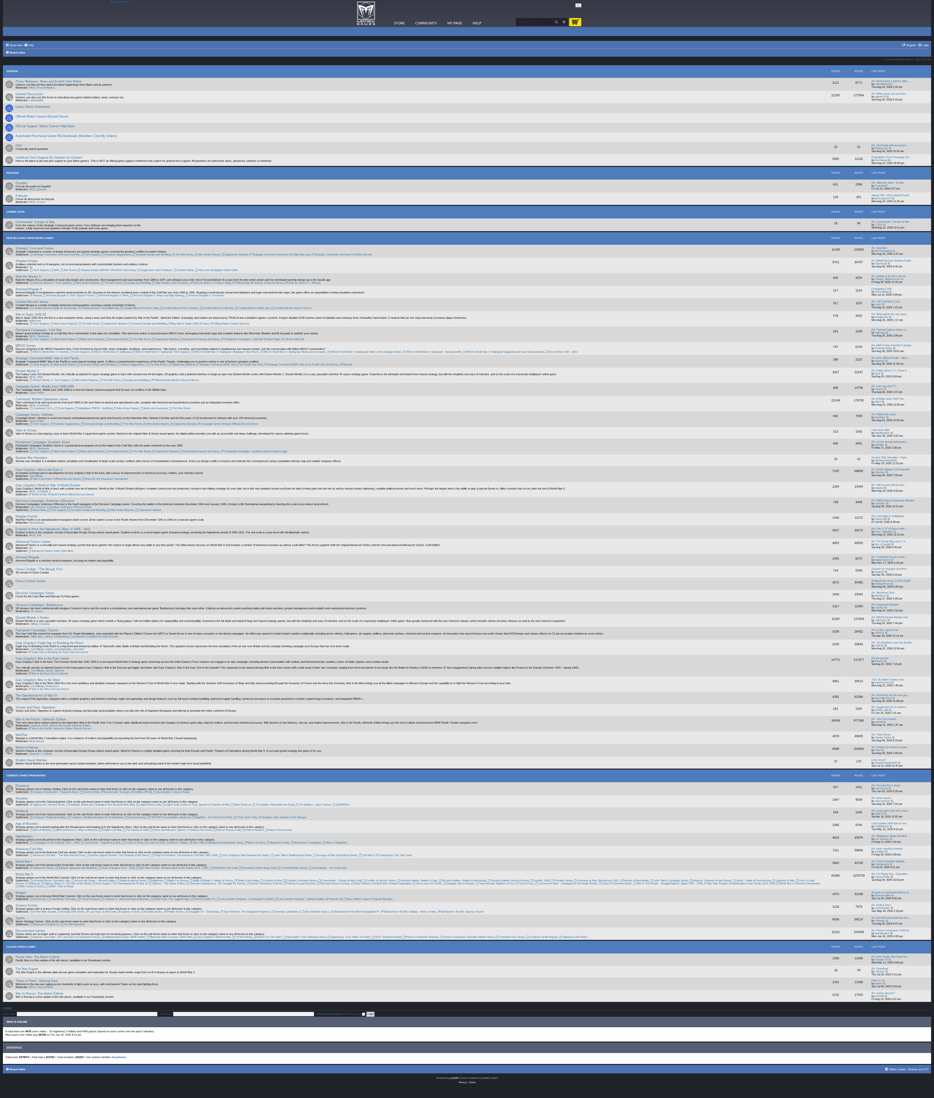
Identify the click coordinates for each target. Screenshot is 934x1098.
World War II (24, 874)
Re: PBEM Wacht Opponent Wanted (892, 500)
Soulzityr (880, 417)
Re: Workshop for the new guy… (890, 695)
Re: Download (879, 968)
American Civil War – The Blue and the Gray (59, 855)
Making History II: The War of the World (67, 883)
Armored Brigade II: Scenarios (206, 295)
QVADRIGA (342, 804)
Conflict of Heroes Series (381, 880)
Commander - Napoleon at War (102, 842)
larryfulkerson (883, 698)
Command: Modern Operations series (42, 399)
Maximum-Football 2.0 (46, 924)
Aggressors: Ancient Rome (49, 804)
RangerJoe (881, 317)
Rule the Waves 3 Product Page (212, 282)
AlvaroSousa (36, 522)
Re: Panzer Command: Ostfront (890, 930)
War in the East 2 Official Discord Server (57, 478)
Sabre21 (59, 670)
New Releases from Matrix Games (30, 238)
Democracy (40, 899)
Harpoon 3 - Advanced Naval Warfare (127, 899)
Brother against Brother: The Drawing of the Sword (119, 855)
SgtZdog (880, 332)
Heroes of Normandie (636, 880)
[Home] (366, 13)
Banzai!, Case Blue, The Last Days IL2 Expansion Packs (66, 936)
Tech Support (92, 254)
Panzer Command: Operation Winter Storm (468, 936)
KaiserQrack (882, 559)
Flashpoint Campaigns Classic (37, 630)
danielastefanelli (884, 460)
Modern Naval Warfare (31, 760)
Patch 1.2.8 (878, 980)
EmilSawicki (882, 826)
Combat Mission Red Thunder (180, 308)
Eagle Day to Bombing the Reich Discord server (60, 652)
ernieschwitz (882, 908)
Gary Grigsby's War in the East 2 (39, 470)
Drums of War (91, 791)
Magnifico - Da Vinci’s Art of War (213, 817)
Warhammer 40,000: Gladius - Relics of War (410, 911)
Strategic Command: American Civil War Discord (343, 254)
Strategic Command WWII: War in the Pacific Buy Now (231, 364)
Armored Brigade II (29, 289)
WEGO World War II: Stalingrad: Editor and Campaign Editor (366, 351)
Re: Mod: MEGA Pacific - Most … (891, 357)
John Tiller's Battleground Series (293, 855)
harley (49, 649)
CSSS (878, 224)
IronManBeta (61, 636)
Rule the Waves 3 (28, 276)
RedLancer (52, 686)
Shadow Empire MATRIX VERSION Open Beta (108, 270)
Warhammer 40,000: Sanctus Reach (462, 911)
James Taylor (883, 737)
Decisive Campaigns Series (35, 593)
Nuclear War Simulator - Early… (890, 457)
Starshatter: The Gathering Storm (306, 936)
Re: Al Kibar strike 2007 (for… (889, 398)
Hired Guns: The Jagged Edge (171, 899)
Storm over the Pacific (429, 883)
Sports (20, 918)
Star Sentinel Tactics (317, 911)
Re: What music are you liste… (889, 93)
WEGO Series (26, 345)
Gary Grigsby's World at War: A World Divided (48, 485)
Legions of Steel (130, 911)
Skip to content (119, 1)
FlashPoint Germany (64, 899)
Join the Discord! (294, 339)
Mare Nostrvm (242, 804)
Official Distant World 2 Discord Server (176, 380)
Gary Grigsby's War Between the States (245, 855)
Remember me (353, 1013)
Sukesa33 (881, 263)
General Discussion (29, 94)
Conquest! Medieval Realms (49, 817)
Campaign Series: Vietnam (34, 415)
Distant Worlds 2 (27, 371)
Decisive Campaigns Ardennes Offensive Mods (63, 507)
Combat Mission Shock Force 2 (293, 308)
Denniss (880, 472)
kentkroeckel (882, 682)
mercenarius (882, 800)
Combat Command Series (302, 880)
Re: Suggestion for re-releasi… (889, 707)
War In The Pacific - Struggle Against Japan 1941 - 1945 (669, 883)
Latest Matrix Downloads (33, 107)
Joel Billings (36, 475)
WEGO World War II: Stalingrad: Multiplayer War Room (226, 351)
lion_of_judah (882, 544)
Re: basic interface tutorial (886, 848)
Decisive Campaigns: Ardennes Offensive (45, 501)
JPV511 (879, 632)
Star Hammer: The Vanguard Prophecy (247, 911)
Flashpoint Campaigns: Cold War (39, 330)
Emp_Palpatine (884, 531)
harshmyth (881, 788)
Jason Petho (36, 392)
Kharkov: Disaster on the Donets (712, 880)
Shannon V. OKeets (40, 753)
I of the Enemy (243, 936)
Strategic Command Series (35, 248)
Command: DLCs (43, 408)
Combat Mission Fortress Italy (141, 308)
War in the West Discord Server (50, 689)
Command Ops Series (512, 936)
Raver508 (881, 518)
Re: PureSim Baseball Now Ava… (891, 917)
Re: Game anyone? (883, 993)
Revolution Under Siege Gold (259, 867)
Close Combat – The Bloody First (39, 569)
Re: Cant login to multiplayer (887, 516)
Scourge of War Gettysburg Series (337, 855)
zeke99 (879, 996)
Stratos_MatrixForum (887, 279)
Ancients (22, 798)
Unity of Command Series (617, 883)
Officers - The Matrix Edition (168, 883)
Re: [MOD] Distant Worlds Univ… (891, 617)
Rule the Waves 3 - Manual (304, 282)
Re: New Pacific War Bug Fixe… (890, 956)
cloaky (879, 389)
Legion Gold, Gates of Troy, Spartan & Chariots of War (197, 804)
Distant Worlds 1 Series (32, 617)
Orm (877, 750)
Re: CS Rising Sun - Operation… (890, 873)
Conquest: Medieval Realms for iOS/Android (97, 817)
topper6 (879, 571)
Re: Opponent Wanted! (884, 604)
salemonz (881, 620)
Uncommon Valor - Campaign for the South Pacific (567, 883)
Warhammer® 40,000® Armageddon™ (356, 911)
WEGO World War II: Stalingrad (112, 351)
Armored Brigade (27, 557)
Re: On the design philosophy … (890, 441)
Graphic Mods (185, 270)
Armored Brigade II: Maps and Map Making (158, 295)
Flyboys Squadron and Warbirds (78, 867)
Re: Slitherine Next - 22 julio (887, 182)
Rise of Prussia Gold (228, 829)
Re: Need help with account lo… (890, 145)
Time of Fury (526, 883)
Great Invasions (136, 817)
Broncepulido (882, 895)
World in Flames (27, 747)
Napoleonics (24, 836)
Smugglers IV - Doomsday (203, 911)
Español (21, 183)
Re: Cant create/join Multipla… (889, 861)
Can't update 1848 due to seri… (890, 823)
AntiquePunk (882, 583)
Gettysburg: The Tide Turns (396, 855)
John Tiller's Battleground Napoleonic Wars (217, 842)
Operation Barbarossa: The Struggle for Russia (217, 883)
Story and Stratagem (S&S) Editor (218, 270)
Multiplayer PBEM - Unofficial (95, 408)
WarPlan (21, 735)
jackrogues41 (883, 198)
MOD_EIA (35, 535)
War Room (69, 270)
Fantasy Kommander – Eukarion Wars (55, 791)
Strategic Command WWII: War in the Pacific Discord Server (303, 364)
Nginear (879, 360)
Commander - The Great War (329, 867)
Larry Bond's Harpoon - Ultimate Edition (301, 899)
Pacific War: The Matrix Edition (38, 957)
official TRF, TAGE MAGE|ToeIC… (891, 195)
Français (22, 196)
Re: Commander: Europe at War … (892, 221)
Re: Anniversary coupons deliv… (890, 81)
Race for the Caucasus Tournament (106, 478)
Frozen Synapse (90, 899)
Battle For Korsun (178, 880)
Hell (149, 791)
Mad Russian (110, 636)
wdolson (35, 725)
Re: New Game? (881, 798)
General (12, 71)
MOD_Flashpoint (39, 336)
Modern (21, 893)
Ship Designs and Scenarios (172, 282)
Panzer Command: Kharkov (422, 936)
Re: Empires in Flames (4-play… (890, 747)
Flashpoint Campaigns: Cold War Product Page (252, 339)
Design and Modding (138, 282)
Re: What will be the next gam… (890, 314)
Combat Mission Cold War (218, 308)
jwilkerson (35, 320)
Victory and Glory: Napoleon (35, 707)
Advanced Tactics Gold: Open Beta (52, 550)
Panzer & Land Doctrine (301, 883)
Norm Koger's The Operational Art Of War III (121, 883)
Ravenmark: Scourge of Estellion (123, 791)
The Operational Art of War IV (36, 695)
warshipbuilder (63, 649)
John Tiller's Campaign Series (670, 880)
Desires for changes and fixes (889, 568)
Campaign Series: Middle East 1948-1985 (45, 386)
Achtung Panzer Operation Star (51, 880)
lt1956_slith (881, 709)
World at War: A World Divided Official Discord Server (63, 494)
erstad (879, 721)
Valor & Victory (26, 430)
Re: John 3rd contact (883, 718)
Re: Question (879, 247)
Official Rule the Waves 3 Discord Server (259, 282)
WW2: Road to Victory (32, 886)
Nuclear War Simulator (31, 458)
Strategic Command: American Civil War (56, 254)
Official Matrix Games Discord (231, 323)
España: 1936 (541, 880)
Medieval (22, 811)
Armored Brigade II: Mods (114, 295)
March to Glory (256, 842)
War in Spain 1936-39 (31, 314)
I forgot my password (328, 1013)
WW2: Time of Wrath (61, 886)
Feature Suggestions (132, 364)
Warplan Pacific (27, 516)
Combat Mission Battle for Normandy (54, 308)
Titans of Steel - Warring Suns (37, 981)
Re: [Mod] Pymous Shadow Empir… (892, 260)
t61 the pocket (879, 658)
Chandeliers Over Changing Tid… (891, 157)
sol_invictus (882, 838)
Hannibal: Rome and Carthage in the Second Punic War (102, 804)
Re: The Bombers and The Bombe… (893, 642)
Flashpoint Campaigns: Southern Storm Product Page (255, 451)
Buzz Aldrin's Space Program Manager (370, 899)
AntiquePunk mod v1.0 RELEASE (891, 580)
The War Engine (27, 969)
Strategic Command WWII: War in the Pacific (47, 358)
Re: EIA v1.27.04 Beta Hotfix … (889, 528)
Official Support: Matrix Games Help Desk (45, 126)
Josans (879, 607)
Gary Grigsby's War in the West (38, 680)
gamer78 (880, 96)
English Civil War (112, 829)
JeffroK (879, 645)
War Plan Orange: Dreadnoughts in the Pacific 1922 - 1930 (173, 867)
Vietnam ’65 (336, 899)
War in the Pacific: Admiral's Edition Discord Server (61, 728)
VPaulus (880, 920)
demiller (879, 444)
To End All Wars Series (294, 867)
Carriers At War (273, 880)
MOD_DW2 (36, 377)
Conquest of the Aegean (544, 936)
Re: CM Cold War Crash (885, 301)
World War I (24, 861)
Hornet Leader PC (205, 899)
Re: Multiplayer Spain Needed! (889, 836)
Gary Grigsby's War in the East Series (42, 658)
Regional (13, 173)
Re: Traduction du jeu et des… (889, 556)
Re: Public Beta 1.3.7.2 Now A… (890, 370)
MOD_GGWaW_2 (40, 491)
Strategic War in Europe (460, 883)
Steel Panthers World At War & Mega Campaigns (382, 883)
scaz (878, 304)
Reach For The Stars (269, 936)
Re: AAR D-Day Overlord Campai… (892, 345)
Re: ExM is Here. (881, 905)
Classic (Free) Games (21, 946)
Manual (37, 295)
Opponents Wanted (236, 254)
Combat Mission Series (32, 302)
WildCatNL (37, 636)
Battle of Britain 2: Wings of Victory (213, 880)
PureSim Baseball (74, 924)
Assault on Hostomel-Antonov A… (891, 892)
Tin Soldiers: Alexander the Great (275, 804)
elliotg (34, 623)
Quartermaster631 (886, 762)
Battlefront (157, 880)
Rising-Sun (881, 148)
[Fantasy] (22, 786)
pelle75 (879, 813)
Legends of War (785, 880)
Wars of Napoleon (336, 842)
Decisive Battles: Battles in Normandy (464, 880)
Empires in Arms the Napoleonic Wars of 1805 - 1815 (53, 529)
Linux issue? (878, 759)
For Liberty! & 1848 (137, 829)
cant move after (880, 429)
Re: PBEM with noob (883, 414)
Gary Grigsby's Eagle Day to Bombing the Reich (49, 643)
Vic (31, 267)
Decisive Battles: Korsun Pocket (510, 880)
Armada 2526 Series (73, 911)
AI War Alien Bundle (44, 911)
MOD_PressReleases (42, 87)
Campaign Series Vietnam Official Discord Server (230, 423)
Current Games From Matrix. (26, 775)
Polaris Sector (175, 911)
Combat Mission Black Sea (254, 308)
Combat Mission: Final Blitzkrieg (99, 308)
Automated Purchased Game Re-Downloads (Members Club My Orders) (66, 136)
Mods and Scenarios (92, 339)
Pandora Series (153, 911)
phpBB (454, 1078)
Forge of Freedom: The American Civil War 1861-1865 (186, 855)
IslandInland (882, 83)
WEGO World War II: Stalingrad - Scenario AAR (433, 351)
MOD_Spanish (37, 189)
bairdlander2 (882, 432)
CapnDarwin (77, 636)
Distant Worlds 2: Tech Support (51, 380)
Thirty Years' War (247, 817)
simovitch (78, 649)
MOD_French (37, 201)
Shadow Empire (27, 261)
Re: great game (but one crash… (890, 810)
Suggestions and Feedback (156, 270)
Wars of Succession (280, 829)
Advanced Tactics (43, 867)
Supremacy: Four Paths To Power (351, 936)
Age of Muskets (27, 824)
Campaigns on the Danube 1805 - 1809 (56, 842)
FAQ (19, 145)
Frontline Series (563, 880)
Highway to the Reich (574, 936)
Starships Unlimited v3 (287, 911)
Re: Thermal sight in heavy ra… (890, 329)
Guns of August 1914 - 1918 (118, 867)
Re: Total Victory (881, 734)
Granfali (879, 185)
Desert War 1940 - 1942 (563, 351)
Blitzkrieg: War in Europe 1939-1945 (171, 936)
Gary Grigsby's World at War (213, 936)
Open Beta (39, 509)
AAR (56, 270)
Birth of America (42, 829)
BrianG (879, 661)
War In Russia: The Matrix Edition (39, 993)
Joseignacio (882, 864)
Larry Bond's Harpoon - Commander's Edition (247, 899)
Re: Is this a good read (884, 629)
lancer (39, 611)
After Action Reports (87, 282)
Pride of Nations (254, 829)
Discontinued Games (30, 931)
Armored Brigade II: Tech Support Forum (70, 295)
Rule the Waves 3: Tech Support (52, 282)
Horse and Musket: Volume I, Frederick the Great (182, 829)
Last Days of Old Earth (102, 911)
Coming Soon (16, 211)
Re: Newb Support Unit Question (890, 469)
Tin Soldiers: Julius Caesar (315, 804)
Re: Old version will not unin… (889, 484)
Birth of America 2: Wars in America (77, 829)
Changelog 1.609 (881, 288)
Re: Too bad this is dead (885, 785)
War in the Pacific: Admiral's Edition (41, 719)
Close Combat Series (30, 581)
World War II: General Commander (799, 883)
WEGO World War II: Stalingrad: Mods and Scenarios (294, 351)
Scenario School (118, 339)
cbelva (48, 636)
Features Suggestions (118, 254)
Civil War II (368, 855)
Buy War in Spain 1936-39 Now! (190, 323)
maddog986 (36, 100)
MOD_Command (39, 405)
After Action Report (209, 254)
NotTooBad (881, 291)
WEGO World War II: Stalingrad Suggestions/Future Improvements (505, 351)
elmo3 (49, 670)
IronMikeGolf (93, 636)
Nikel (878, 401)
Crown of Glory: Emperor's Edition (168, 842)
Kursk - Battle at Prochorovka (753, 880)
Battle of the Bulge (248, 880)
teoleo (878, 983)
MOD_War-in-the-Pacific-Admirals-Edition (66, 725)
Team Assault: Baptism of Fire (496, 883)
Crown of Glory (134, 842)
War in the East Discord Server (50, 673)
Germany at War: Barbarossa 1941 (598, 880)
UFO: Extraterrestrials (388, 936)
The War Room (184, 254)
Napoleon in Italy (279, 842)
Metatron (880, 595)
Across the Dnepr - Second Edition (95, 880)
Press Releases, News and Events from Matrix (49, 81)
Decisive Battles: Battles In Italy (418, 880)
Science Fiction (26, 905)
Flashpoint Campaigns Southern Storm (43, 442)
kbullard (879, 851)
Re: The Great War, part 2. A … (889, 541)
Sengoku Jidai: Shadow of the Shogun (284, 817)
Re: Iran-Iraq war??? (883, 386)
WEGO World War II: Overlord (51, 351)
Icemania (44, 623)
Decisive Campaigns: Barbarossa (39, 605)
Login (7, 1008)
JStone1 (880, 971)
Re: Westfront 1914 (882, 592)
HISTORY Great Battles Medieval (170, 817)
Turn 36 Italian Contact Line (887, 679)
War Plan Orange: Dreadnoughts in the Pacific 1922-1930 (741, 883)
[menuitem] (29, 45)
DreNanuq (881, 160)
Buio (877, 373)
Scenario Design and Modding (153, 254)
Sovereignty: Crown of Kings (173, 791)
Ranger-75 (881, 959)
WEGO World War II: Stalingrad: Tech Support (162, 351)
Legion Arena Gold (150, 804)
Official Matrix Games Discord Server (42, 116)
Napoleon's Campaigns (307, 842)
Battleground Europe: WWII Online (125, 936)
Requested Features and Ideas (201, 339)
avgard (879, 487)
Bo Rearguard (883, 250)
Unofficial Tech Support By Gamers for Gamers (49, 157)
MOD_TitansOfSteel (41, 987)
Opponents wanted (150, 509)
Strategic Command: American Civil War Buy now (281, 254)
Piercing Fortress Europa (335, 883)
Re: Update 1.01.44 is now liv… (889, 276)
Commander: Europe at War (35, 222)
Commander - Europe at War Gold (341, 880)
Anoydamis (118, 1057)
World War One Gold (225, 867)
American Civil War (29, 849)
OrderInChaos (883, 348)
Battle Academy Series (133, 880)
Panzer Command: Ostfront (266, 883)
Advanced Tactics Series (33, 542)
